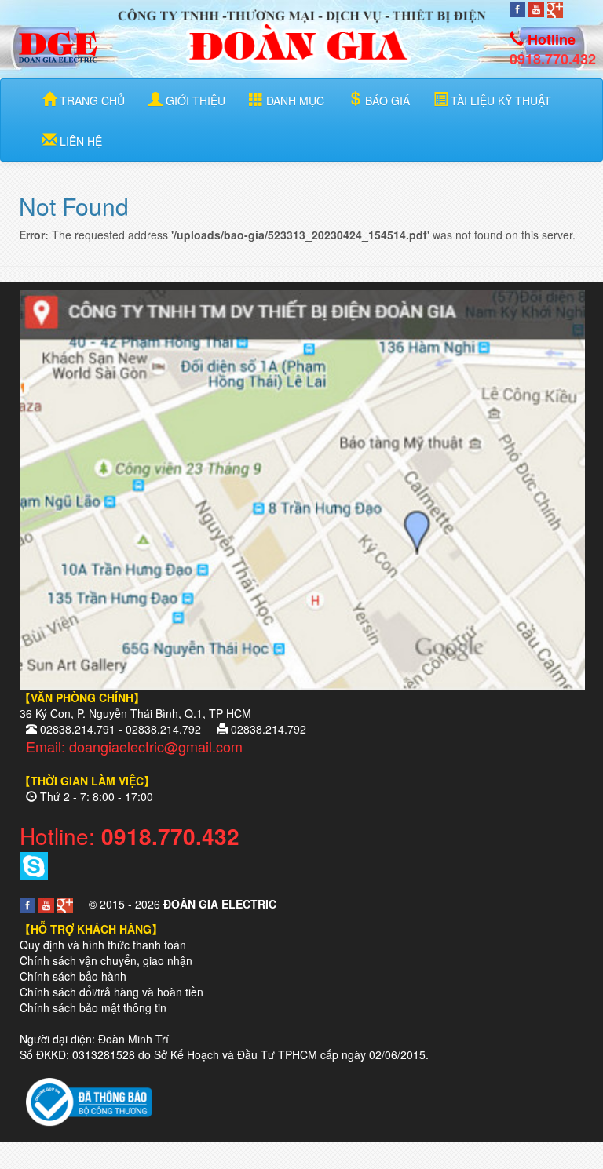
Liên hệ (79, 141)
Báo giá (386, 100)
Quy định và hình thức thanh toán (103, 944)
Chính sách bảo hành (73, 976)
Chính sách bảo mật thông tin (93, 1007)
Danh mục (293, 100)
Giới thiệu (194, 100)
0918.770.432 (553, 59)
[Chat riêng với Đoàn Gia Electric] (34, 864)
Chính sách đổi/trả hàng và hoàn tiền (111, 992)
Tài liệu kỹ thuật (499, 100)
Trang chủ (91, 100)
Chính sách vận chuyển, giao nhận (106, 960)
